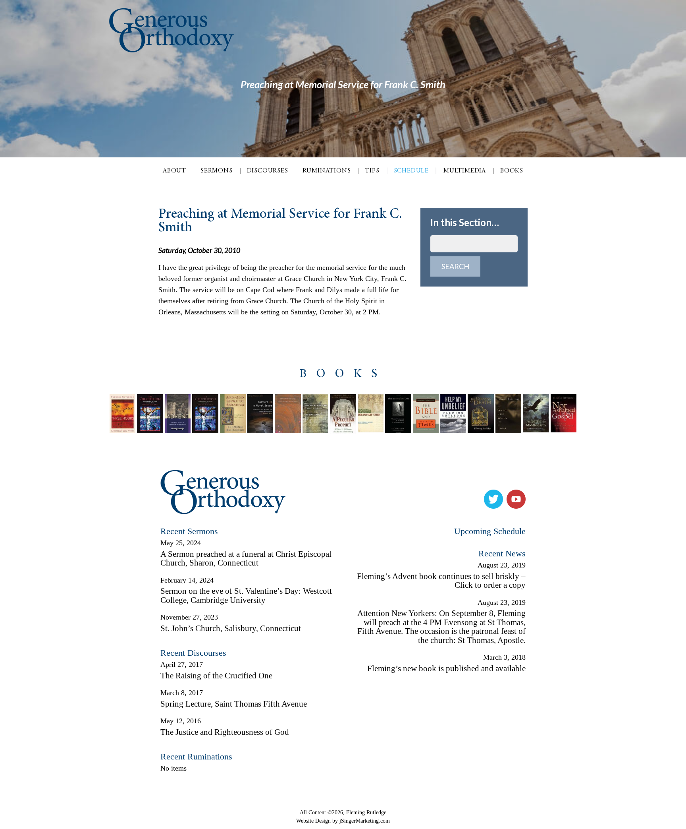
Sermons (216, 171)
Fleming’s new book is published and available (446, 668)
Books (511, 171)
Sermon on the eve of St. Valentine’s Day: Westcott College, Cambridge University (246, 595)
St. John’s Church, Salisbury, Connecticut (230, 628)
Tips (372, 171)
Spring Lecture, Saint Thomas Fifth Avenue (233, 703)
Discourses (267, 171)
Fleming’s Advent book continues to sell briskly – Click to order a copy (441, 581)
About (174, 171)
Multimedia (464, 171)
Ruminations (327, 171)
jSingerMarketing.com (364, 820)
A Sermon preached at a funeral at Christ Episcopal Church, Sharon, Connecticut (245, 559)
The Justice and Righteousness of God (224, 732)
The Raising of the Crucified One (216, 675)
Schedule (411, 171)
